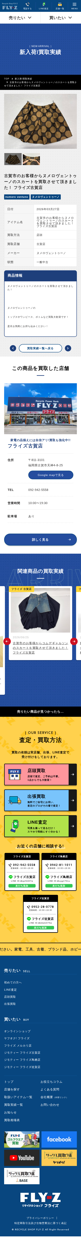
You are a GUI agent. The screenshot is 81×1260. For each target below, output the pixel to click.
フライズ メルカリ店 (18, 1045)
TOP (6, 79)
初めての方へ (13, 982)
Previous (7, 641)
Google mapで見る (51, 475)
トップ (9, 1081)
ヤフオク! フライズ (17, 1038)
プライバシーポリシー (40, 1218)
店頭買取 (10, 996)
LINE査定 (10, 989)
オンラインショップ (17, 1031)
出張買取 (10, 1003)
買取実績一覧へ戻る (40, 348)
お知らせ (10, 1112)
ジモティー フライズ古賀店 (22, 1052)
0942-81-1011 (61, 865)
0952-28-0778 (42, 907)
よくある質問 (49, 1089)
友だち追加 (22, 885)
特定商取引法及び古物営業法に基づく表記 (40, 1223)
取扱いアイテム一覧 (18, 1097)
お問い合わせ (49, 1104)
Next (74, 641)
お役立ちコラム (51, 1081)
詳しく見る (40, 539)
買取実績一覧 (13, 1104)
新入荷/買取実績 (23, 79)
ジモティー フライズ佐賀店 (22, 1067)
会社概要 (54, 1097)
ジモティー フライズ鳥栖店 (22, 1059)
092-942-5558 (24, 865)
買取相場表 (12, 1120)
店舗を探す (12, 1089)
